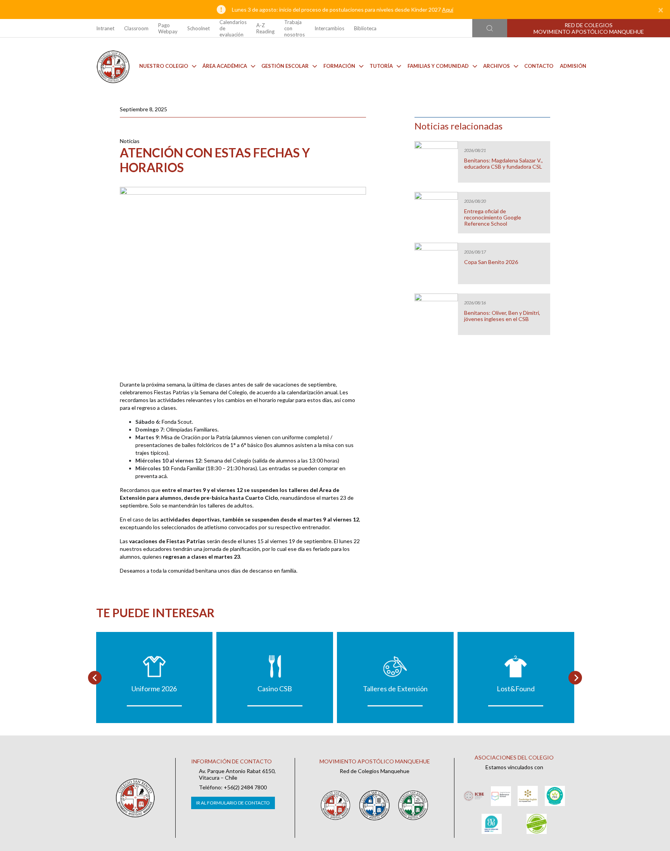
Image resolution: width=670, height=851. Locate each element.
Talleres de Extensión (395, 688)
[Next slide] (575, 677)
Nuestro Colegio (163, 66)
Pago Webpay (168, 28)
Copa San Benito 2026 (491, 262)
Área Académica (224, 66)
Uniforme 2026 (154, 688)
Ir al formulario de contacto (233, 803)
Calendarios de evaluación (233, 28)
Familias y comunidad (438, 66)
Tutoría (381, 66)
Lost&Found (516, 688)
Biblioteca (365, 28)
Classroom (136, 28)
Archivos (496, 66)
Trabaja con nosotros (294, 28)
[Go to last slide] (95, 677)
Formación (339, 66)
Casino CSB (274, 688)
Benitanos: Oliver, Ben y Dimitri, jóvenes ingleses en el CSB (502, 316)
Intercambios (329, 28)
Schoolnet (198, 28)
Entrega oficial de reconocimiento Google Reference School (492, 217)
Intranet (105, 28)
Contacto (538, 66)
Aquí (447, 9)
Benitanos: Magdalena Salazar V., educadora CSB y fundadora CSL (503, 163)
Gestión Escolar (285, 66)
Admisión (573, 66)
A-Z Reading (265, 28)
